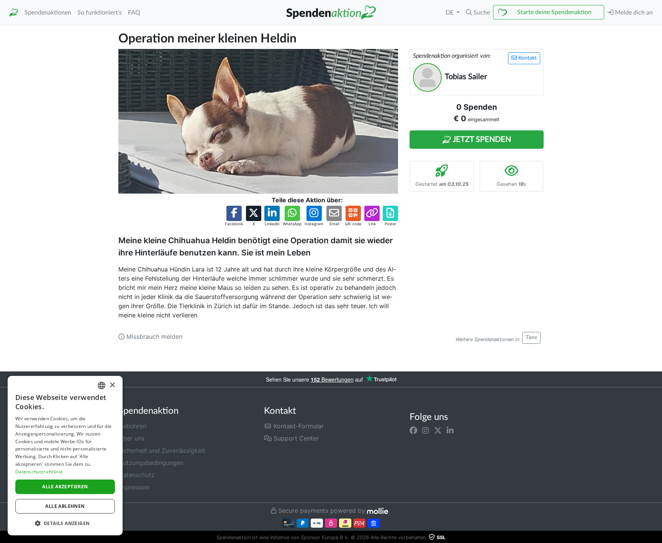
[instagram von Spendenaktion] (425, 430)
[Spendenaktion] (13, 13)
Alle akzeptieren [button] (65, 486)
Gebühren (132, 426)
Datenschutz (136, 475)
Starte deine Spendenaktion (554, 12)
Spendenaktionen (48, 13)
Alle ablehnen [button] (65, 506)
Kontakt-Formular (298, 426)
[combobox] (101, 385)
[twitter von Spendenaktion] (438, 430)
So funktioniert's (99, 13)
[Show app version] (656, 537)
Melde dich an (633, 13)
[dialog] (65, 455)
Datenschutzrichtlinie (39, 471)
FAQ (134, 13)
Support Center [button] (295, 438)
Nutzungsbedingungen (151, 463)
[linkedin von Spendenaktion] (450, 430)
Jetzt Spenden (481, 139)
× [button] (112, 385)
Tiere (531, 337)
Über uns (131, 438)
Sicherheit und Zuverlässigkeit (161, 450)
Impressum (134, 487)
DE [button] (450, 13)
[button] (478, 12)
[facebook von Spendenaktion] (413, 430)
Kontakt (527, 58)
